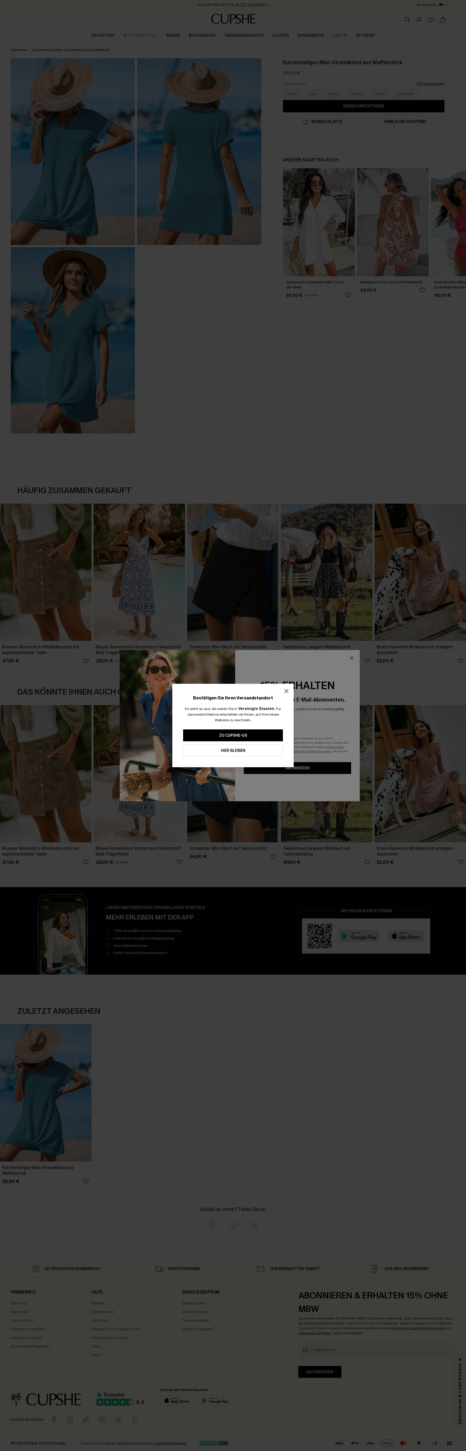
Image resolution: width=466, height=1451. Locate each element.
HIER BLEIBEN (233, 750)
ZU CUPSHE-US (233, 735)
